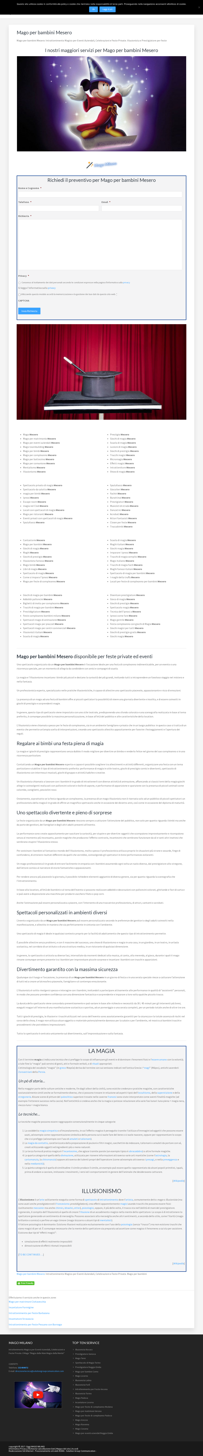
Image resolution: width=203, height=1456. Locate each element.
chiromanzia (49, 1159)
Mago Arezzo (81, 1420)
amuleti (73, 1138)
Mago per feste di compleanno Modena (94, 1406)
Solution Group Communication (80, 1450)
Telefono (24, 202)
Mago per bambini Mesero (31, 1273)
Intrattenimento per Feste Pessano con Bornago (35, 1324)
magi (146, 1067)
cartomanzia (32, 1159)
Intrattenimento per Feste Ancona (91, 1389)
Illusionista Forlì (82, 1384)
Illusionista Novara (83, 1349)
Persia (41, 1071)
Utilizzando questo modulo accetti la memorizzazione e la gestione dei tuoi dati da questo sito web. (69, 294)
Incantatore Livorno (84, 1402)
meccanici (38, 1207)
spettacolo (91, 1199)
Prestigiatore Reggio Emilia (88, 1367)
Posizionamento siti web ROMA (50, 1450)
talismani (85, 1138)
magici (124, 1203)
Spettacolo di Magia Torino (88, 1362)
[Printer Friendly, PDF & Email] (25, 1282)
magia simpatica (49, 1130)
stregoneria (24, 1096)
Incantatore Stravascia (21, 1318)
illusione (85, 1212)
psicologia (126, 1224)
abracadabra (135, 1151)
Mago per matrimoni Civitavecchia (27, 1301)
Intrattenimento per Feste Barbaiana (29, 1313)
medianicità (37, 1163)
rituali (95, 1063)
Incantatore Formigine (21, 1307)
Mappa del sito (63, 1448)
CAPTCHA (23, 300)
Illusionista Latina (83, 1380)
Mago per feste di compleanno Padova (93, 1415)
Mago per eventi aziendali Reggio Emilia (94, 1433)
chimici (59, 1207)
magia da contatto (38, 1143)
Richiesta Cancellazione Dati (41, 1448)
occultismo (144, 1092)
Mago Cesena (81, 1428)
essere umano (159, 1059)
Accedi (75, 1448)
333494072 (23, 1367)
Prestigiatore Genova (85, 1354)
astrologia (161, 1155)
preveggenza (170, 1159)
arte (42, 1199)
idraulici (68, 1207)
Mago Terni (80, 1358)
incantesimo (70, 1151)
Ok (93, 9)
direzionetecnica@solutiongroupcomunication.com (39, 1371)
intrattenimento (109, 1199)
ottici (77, 1207)
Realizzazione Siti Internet (21, 1450)
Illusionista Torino (83, 1393)
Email (106, 202)
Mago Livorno (81, 1375)
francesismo (63, 1203)
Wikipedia (178, 1180)
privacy (126, 282)
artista (129, 1199)
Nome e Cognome (29, 188)
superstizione (164, 1092)
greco (63, 1067)
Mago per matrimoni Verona (88, 1411)
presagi (150, 1159)
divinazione (67, 1155)
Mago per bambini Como (86, 1371)
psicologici (88, 1207)
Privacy (23, 275)
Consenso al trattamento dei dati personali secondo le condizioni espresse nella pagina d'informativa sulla (76, 282)
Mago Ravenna (82, 1424)
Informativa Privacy (18, 1448)
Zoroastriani (25, 1071)
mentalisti (105, 1220)
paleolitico (67, 1096)
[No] (199, 7)
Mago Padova (81, 1397)
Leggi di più (107, 9)
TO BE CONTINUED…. (31, 1254)
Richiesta (24, 216)
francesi (112, 1096)
